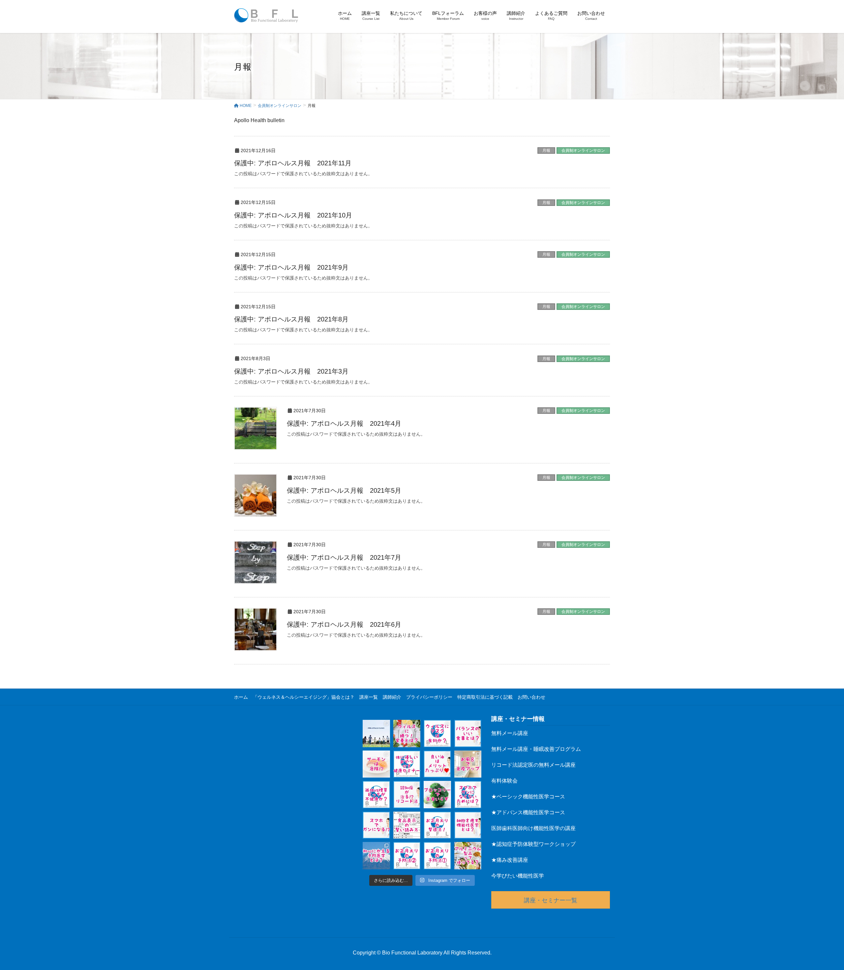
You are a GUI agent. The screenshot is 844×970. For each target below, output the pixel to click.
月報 (546, 150)
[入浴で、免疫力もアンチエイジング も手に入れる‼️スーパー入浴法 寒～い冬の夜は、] (468, 764)
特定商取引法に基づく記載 (485, 697)
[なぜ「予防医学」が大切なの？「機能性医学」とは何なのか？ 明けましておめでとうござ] (376, 855)
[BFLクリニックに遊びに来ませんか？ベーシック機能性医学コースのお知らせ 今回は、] (407, 764)
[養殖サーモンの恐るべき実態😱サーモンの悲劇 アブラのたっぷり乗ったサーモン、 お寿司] (376, 764)
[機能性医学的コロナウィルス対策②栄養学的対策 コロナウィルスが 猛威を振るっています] (407, 733)
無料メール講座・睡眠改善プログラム (536, 749)
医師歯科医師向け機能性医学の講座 (533, 828)
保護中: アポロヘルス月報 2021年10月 (293, 215)
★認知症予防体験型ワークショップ (533, 844)
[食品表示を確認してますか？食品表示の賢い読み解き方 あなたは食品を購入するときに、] (407, 825)
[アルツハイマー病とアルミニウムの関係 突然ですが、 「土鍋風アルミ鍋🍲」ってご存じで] (468, 855)
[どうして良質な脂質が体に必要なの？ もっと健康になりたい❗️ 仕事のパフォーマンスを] (437, 764)
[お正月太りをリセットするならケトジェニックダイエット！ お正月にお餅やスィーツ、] (437, 825)
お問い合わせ (531, 697)
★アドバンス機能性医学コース (528, 812)
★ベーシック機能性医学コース (528, 796)
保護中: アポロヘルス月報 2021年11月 (292, 163)
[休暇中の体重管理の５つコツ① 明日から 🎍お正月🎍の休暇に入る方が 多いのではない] (437, 855)
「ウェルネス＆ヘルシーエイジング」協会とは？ (303, 697)
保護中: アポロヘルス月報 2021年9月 (291, 267)
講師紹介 (392, 697)
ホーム (241, 697)
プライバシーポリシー (429, 697)
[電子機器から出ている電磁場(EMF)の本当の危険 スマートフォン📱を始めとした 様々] (376, 825)
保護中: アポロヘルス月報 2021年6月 (344, 624)
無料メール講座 (509, 733)
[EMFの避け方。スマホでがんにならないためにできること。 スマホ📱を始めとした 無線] (468, 794)
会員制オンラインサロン (583, 150)
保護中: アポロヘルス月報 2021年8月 (291, 319)
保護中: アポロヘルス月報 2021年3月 (291, 371)
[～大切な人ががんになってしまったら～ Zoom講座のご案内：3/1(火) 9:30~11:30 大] (376, 733)
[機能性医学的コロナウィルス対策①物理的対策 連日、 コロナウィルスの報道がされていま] (437, 733)
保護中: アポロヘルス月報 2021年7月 (344, 557)
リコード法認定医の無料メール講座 (533, 765)
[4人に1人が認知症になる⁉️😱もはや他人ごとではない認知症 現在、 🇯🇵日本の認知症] (407, 794)
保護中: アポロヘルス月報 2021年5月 (344, 490)
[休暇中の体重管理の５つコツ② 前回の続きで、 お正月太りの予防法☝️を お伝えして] (407, 855)
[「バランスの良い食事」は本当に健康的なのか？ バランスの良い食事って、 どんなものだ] (468, 733)
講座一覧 (368, 697)
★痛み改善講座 (509, 860)
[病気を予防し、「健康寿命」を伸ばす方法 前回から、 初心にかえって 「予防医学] (468, 825)
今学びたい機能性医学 (517, 876)
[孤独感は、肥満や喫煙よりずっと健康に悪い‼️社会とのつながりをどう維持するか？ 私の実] (376, 794)
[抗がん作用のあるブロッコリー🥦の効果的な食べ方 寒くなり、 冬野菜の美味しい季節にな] (437, 794)
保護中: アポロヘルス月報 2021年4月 (344, 423)
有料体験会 (504, 781)
